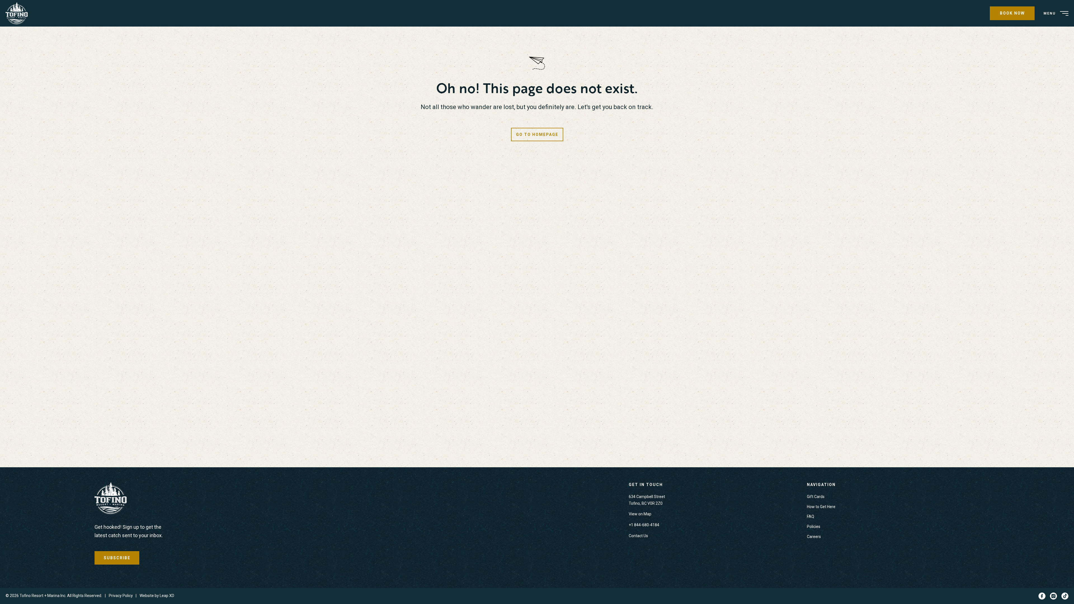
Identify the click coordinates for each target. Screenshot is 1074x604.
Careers (814, 536)
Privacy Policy (121, 595)
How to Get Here (821, 506)
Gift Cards (816, 496)
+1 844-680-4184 (644, 525)
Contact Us (638, 536)
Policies (813, 526)
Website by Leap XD (157, 595)
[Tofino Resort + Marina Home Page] (111, 499)
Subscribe (117, 558)
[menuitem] (19, 13)
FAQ (810, 516)
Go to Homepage (537, 134)
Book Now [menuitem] (1012, 13)
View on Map (640, 514)
